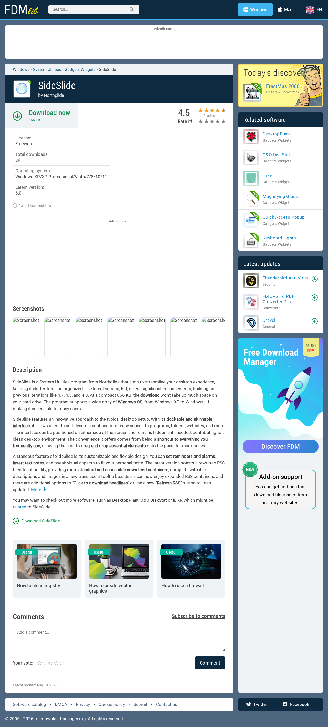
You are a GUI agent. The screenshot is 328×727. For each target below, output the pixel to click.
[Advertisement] (164, 42)
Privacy (83, 704)
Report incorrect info (34, 205)
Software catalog (29, 704)
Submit (140, 704)
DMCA (61, 704)
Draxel (269, 320)
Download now (49, 113)
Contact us (166, 704)
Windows (21, 69)
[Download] (315, 279)
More (36, 489)
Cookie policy (112, 704)
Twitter (260, 704)
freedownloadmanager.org (60, 718)
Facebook (299, 704)
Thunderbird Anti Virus (285, 277)
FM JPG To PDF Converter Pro (278, 299)
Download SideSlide (41, 521)
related (19, 506)
